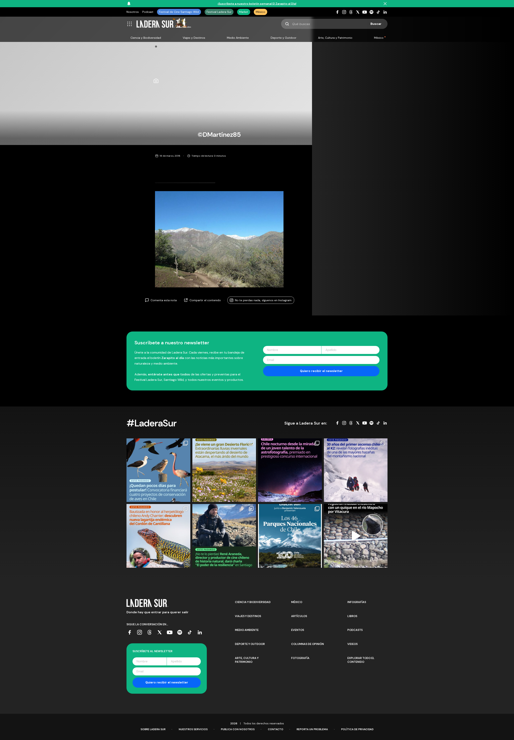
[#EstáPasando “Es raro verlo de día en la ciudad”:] (356, 536)
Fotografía (300, 658)
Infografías (356, 602)
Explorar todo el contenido (360, 660)
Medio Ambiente (238, 38)
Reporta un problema (312, 729)
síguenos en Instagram (263, 300)
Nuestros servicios (193, 729)
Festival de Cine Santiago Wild (179, 12)
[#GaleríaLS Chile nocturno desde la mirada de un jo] (290, 470)
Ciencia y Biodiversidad (146, 38)
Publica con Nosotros (238, 729)
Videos (352, 644)
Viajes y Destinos (194, 38)
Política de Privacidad (357, 729)
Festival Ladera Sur (219, 12)
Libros (352, 616)
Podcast (147, 12)
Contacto (275, 729)
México (260, 12)
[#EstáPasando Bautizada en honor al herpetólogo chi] (158, 536)
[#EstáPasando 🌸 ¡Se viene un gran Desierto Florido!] (224, 470)
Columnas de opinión (307, 644)
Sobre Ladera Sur (153, 729)
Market (243, 12)
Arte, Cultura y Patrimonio (335, 38)
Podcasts (355, 630)
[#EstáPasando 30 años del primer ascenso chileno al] (356, 470)
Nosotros (132, 12)
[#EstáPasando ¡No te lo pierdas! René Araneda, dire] (224, 536)
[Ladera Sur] (164, 24)
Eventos (297, 630)
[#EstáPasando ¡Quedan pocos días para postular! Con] (158, 470)
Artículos (299, 616)
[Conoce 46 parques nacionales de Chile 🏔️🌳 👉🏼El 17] (290, 536)
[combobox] (334, 24)
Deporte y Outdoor (283, 38)
